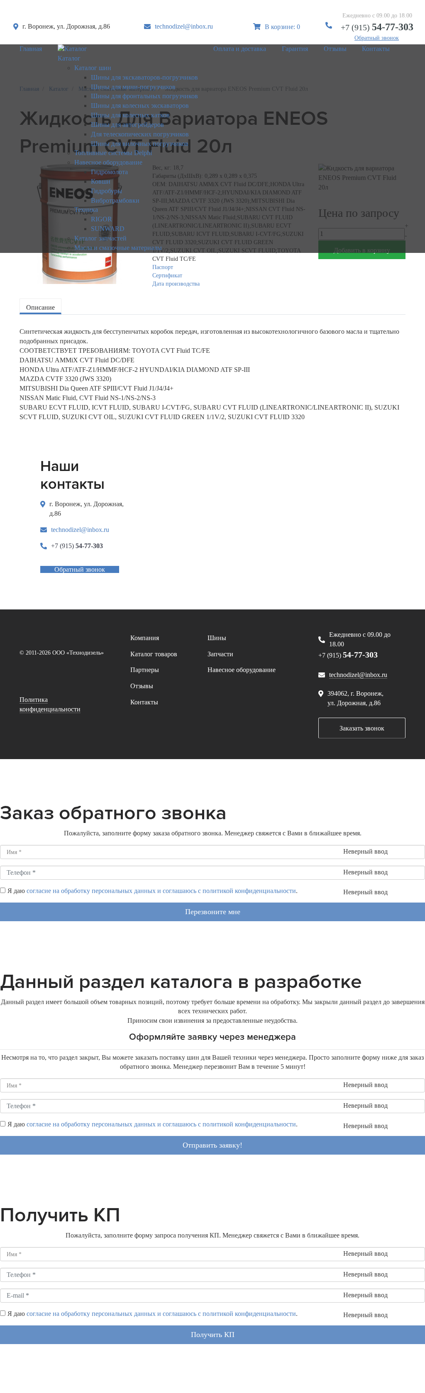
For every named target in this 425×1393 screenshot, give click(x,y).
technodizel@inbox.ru (184, 26)
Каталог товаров (153, 654)
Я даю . (152, 890)
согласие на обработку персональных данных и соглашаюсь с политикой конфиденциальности (161, 890)
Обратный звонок (376, 38)
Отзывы (141, 685)
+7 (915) (377, 27)
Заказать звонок (362, 728)
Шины (217, 637)
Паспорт (162, 267)
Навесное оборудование (242, 669)
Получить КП (212, 1334)
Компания (144, 637)
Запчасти (220, 654)
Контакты (144, 702)
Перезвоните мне (212, 912)
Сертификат (167, 275)
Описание (40, 307)
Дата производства (176, 284)
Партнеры (144, 669)
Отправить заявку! (212, 1145)
